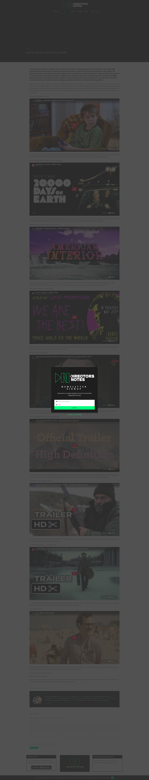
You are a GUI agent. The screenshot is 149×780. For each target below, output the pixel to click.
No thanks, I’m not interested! (74, 414)
